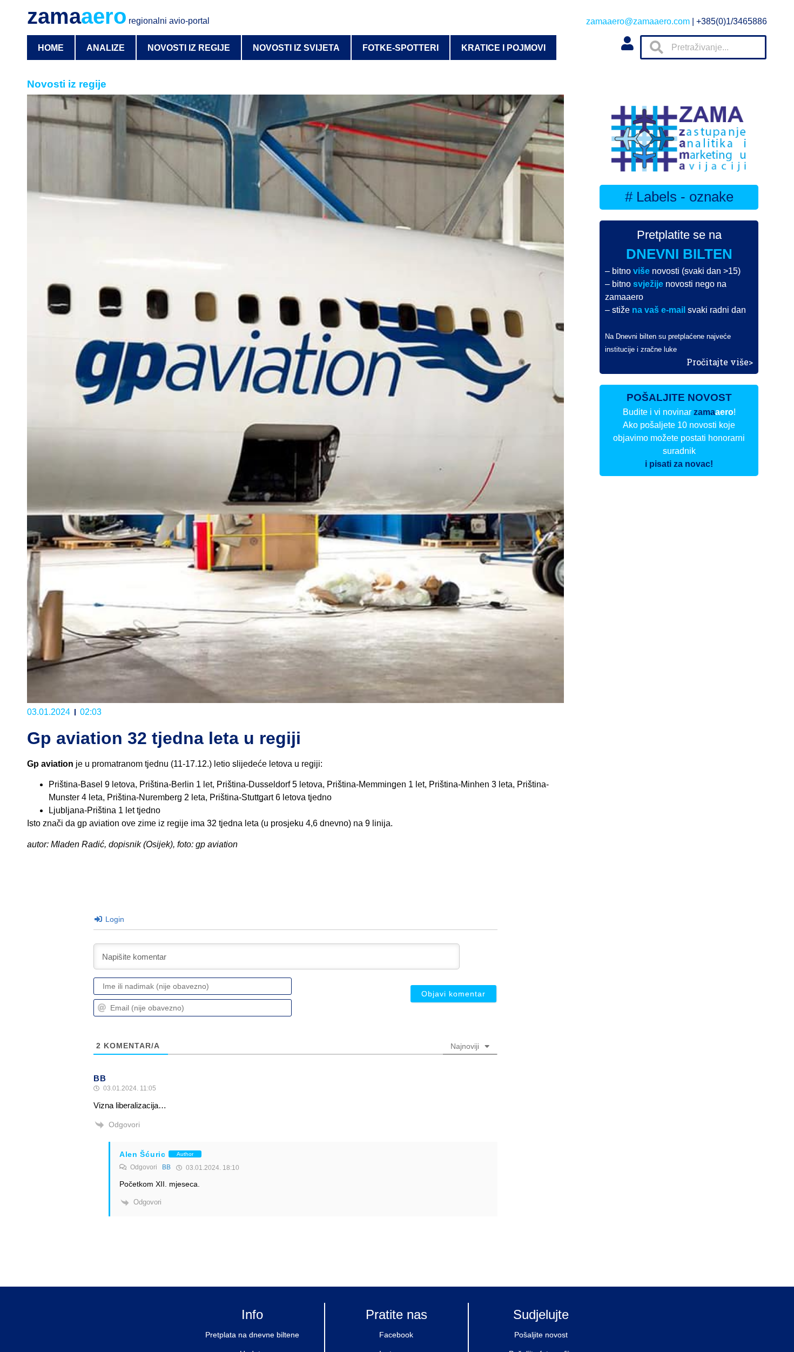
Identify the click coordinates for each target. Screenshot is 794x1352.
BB (166, 1167)
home (51, 47)
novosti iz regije (188, 47)
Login (113, 919)
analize (105, 47)
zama (118, 16)
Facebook (396, 1334)
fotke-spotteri (400, 47)
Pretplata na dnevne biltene (252, 1334)
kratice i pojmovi (503, 47)
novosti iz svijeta (296, 47)
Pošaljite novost (541, 1334)
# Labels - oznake (679, 196)
